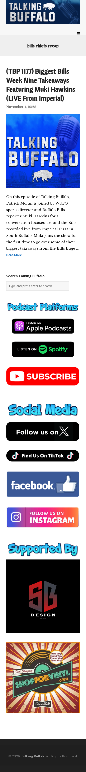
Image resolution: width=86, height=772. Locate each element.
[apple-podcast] (43, 335)
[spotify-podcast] (43, 358)
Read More (14, 255)
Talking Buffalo (33, 756)
